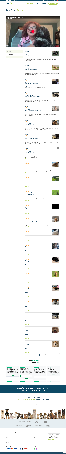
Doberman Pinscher (35, 83)
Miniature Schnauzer (37, 96)
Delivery (7, 437)
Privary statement (15, 453)
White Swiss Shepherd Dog (40, 234)
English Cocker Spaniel (35, 221)
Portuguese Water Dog (36, 138)
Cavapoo (34, 55)
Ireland (29, 194)
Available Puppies (54, 3)
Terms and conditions (9, 453)
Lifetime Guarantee (9, 440)
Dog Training (8, 442)
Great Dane (38, 180)
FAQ (6, 439)
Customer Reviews (36, 439)
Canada (30, 221)
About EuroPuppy (36, 435)
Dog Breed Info (22, 439)
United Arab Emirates (30, 69)
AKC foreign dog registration (24, 435)
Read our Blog (36, 437)
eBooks (21, 437)
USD (54, 0)
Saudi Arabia (29, 83)
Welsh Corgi (36, 345)
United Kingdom (29, 55)
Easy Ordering (8, 435)
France (34, 208)
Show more (27, 61)
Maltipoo (36, 208)
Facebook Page (24, 12)
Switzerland (29, 124)
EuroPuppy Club (33, 12)
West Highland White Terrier (37, 110)
